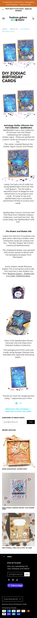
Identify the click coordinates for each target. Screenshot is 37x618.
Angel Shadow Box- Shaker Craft (14, 469)
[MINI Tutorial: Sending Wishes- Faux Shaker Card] (18, 489)
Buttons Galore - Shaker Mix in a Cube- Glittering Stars (20, 274)
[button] (33, 18)
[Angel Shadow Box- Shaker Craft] (18, 450)
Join (31, 422)
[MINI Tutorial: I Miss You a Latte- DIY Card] (18, 529)
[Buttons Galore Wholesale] (18, 18)
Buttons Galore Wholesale (11, 604)
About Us (14, 29)
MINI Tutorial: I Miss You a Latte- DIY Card (17, 548)
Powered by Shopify (9, 608)
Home (4, 29)
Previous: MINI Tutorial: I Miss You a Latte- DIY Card (18, 410)
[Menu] (3, 18)
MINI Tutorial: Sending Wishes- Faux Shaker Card (18, 508)
